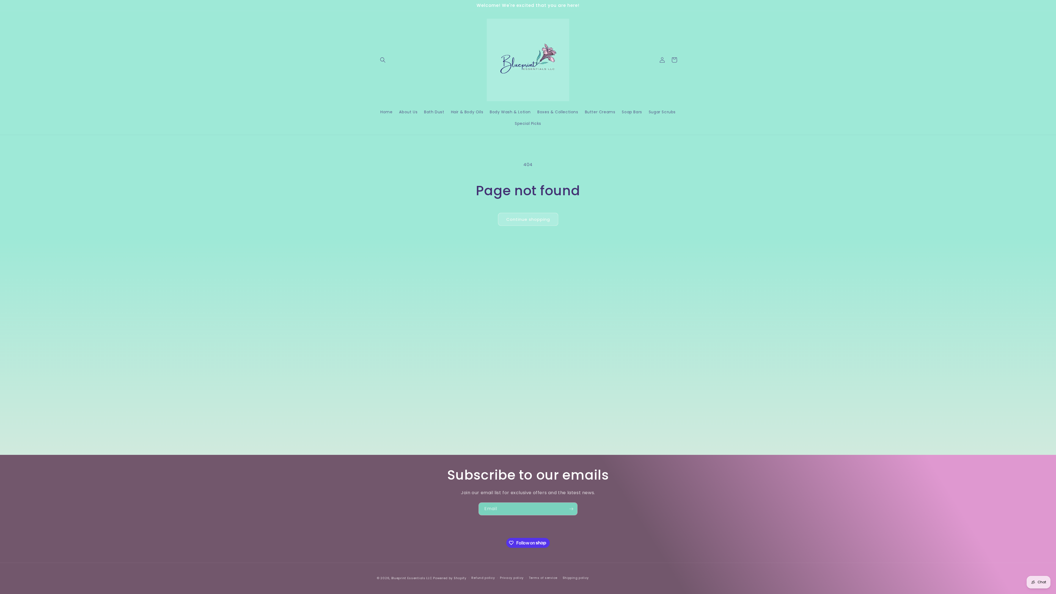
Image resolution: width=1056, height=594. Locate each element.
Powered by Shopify (449, 578)
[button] (383, 60)
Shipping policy (576, 578)
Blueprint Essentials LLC (411, 578)
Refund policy (483, 578)
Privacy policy (512, 578)
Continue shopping (528, 219)
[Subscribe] (571, 508)
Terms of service (543, 578)
